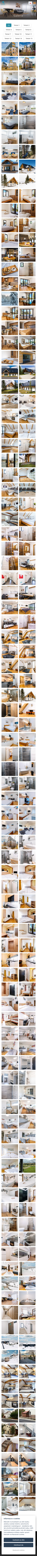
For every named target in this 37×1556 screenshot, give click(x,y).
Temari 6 (28, 30)
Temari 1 (17, 25)
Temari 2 (26, 25)
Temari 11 (28, 34)
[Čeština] (30, 3)
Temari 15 (29, 38)
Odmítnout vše (18, 1545)
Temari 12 (8, 38)
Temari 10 (18, 34)
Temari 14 (18, 38)
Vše (9, 25)
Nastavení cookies (18, 1550)
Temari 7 (8, 34)
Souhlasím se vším (18, 1540)
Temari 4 (9, 30)
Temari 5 (18, 30)
